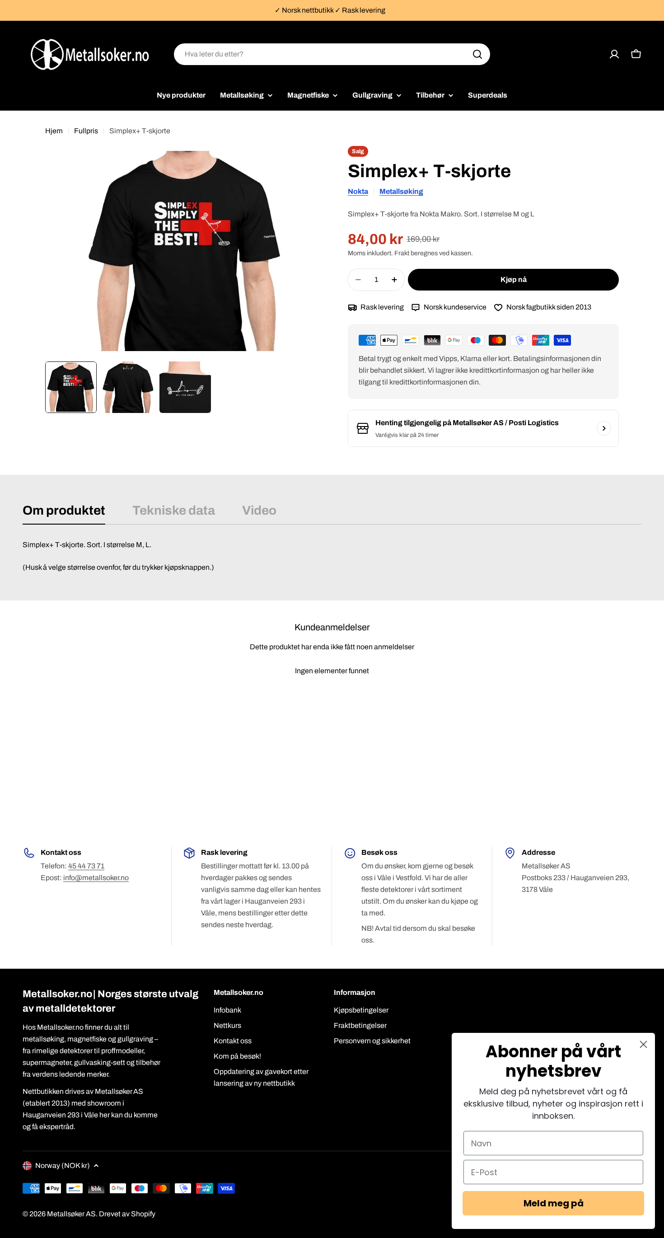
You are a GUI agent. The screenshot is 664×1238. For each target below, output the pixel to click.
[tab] (64, 513)
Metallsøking (401, 191)
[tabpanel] (332, 556)
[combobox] (332, 54)
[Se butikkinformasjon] (604, 428)
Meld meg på (554, 1203)
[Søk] (477, 54)
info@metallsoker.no (96, 878)
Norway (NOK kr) (62, 1165)
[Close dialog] (643, 1044)
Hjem (54, 131)
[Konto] (614, 54)
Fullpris (86, 131)
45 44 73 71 (86, 866)
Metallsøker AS (71, 1214)
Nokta (358, 191)
